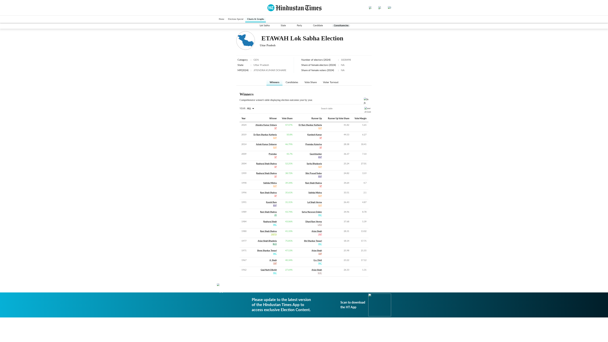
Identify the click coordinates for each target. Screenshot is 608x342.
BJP (320, 128)
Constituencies (341, 26)
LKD (320, 225)
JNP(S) (274, 235)
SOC (320, 273)
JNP (320, 235)
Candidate (318, 26)
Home (221, 19)
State (283, 26)
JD (275, 215)
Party (299, 26)
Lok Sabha (265, 26)
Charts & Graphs (255, 19)
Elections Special (235, 19)
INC (320, 215)
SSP (320, 254)
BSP (320, 157)
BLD (275, 244)
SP (275, 128)
